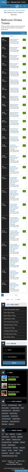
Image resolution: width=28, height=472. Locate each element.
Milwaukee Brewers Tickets (10, 325)
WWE (20, 405)
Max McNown (16, 442)
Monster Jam (11, 424)
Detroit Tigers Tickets (9, 312)
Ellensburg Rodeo (5, 408)
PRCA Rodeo (4, 424)
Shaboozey (23, 442)
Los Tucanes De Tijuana (6, 447)
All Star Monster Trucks (6, 410)
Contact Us (10, 461)
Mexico (22, 408)
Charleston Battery (16, 418)
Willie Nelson (12, 434)
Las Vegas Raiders (5, 416)
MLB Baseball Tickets (13, 392)
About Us (4, 461)
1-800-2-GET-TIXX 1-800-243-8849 (14, 10)
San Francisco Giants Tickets (11, 322)
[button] (20, 6)
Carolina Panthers (16, 410)
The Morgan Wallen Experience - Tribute (9, 455)
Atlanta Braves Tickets (9, 319)
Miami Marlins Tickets (9, 337)
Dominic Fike (22, 447)
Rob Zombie (13, 436)
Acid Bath (15, 450)
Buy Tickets (13, 379)
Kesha (3, 439)
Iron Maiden (19, 434)
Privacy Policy (11, 462)
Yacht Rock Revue (5, 436)
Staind (7, 434)
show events (13, 299)
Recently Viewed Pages (21, 470)
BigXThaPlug (20, 436)
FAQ (15, 461)
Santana (20, 450)
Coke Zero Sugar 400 (12, 405)
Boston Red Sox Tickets (10, 315)
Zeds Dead (12, 453)
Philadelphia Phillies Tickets (10, 331)
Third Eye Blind (5, 453)
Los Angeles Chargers (15, 408)
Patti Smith (18, 453)
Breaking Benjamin (11, 445)
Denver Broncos (5, 421)
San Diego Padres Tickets (10, 334)
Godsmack (4, 450)
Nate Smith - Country (16, 439)
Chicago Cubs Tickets (9, 328)
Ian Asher (10, 450)
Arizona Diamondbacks (6, 418)
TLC (3, 434)
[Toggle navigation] (25, 6)
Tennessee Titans (14, 416)
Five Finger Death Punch (6, 442)
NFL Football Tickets (13, 377)
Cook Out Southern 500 (14, 421)
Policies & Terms (20, 461)
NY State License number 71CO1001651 (14, 464)
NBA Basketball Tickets (14, 384)
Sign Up (14, 363)
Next (16, 295)
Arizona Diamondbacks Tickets (11, 309)
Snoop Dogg (15, 447)
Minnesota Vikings (13, 413)
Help (17, 462)
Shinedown (8, 439)
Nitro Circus (4, 405)
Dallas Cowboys (5, 413)
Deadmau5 (4, 445)
